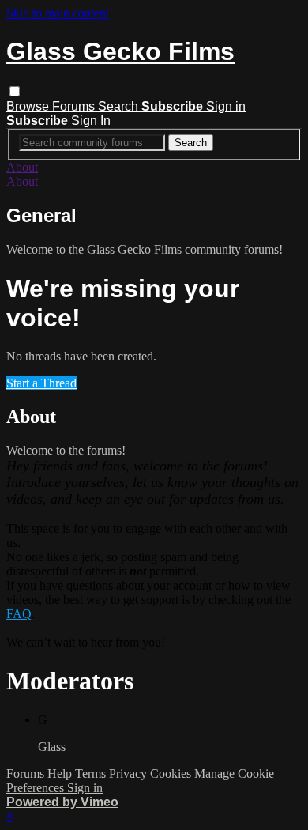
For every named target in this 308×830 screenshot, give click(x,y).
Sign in (226, 106)
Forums (75, 106)
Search (119, 106)
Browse (29, 106)
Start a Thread (41, 383)
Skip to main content (57, 13)
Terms (92, 773)
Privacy (129, 773)
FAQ (19, 614)
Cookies (172, 773)
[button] (14, 91)
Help (61, 773)
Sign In (91, 120)
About (22, 167)
